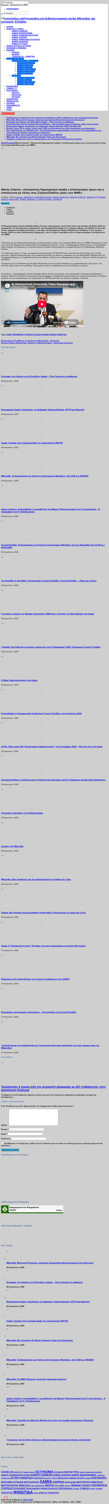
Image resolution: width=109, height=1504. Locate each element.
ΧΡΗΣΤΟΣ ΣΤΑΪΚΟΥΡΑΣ (49, 1493)
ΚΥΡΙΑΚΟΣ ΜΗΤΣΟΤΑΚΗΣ (26, 1482)
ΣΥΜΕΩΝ (84, 1488)
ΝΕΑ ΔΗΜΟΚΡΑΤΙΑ (37, 1485)
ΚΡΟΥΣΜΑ (6, 1482)
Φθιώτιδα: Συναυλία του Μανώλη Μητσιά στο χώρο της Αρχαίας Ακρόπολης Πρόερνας (49, 1420)
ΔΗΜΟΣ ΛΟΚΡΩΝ (19, 37)
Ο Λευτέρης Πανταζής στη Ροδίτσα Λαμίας (22, 813)
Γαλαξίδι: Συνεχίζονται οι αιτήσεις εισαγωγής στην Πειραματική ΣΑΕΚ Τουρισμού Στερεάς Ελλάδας (51, 647)
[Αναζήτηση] (2, 13)
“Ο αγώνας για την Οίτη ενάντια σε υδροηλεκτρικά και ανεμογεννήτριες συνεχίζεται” (48, 1440)
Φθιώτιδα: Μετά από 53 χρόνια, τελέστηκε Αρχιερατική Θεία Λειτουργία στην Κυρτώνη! (45, 120)
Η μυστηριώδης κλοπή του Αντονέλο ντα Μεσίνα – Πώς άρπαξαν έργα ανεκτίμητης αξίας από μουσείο (52, 124)
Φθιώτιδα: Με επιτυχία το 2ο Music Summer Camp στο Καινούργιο (36, 137)
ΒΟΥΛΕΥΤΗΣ (71, 1472)
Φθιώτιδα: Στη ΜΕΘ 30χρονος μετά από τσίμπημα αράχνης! (36, 1379)
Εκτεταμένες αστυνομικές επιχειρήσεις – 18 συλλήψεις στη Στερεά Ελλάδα (38, 1012)
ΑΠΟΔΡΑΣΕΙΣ (12, 99)
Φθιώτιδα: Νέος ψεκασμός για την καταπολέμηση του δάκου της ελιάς (36, 879)
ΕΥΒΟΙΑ (54, 1478)
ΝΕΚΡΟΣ (49, 1485)
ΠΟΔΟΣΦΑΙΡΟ (33, 1489)
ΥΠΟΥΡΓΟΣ (7, 1493)
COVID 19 (7, 1472)
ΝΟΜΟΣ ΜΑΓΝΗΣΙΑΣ (26, 82)
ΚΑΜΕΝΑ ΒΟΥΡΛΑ (76, 1478)
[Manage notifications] (6, 1498)
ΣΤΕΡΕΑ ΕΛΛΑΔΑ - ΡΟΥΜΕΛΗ (49, 199)
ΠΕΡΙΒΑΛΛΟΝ (12, 101)
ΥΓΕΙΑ (9, 110)
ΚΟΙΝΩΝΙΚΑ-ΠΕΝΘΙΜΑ (16, 48)
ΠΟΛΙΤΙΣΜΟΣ (12, 90)
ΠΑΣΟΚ (67, 1485)
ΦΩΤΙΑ (35, 1493)
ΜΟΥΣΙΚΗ (16, 97)
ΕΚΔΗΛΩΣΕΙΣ (12, 86)
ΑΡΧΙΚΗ (9, 27)
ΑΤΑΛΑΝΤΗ (59, 1472)
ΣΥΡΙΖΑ (92, 1489)
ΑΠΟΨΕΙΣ (10, 103)
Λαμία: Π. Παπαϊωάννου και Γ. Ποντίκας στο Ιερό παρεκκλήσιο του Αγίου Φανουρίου (43, 946)
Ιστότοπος (6, 1139)
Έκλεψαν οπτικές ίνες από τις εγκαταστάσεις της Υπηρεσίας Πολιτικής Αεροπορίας (44, 139)
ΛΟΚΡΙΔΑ (58, 1481)
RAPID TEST (18, 1472)
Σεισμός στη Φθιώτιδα (12, 846)
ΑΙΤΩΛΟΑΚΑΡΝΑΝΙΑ (26, 63)
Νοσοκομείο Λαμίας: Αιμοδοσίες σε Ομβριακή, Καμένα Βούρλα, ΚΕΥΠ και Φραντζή (43, 126)
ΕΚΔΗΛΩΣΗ (38, 1478)
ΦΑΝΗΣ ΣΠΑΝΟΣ (49, 334)
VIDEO (9, 107)
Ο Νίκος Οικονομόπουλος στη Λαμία (19, 680)
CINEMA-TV (11, 88)
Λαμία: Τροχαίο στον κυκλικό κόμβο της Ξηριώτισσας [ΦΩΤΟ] (34, 135)
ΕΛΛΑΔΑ (15, 52)
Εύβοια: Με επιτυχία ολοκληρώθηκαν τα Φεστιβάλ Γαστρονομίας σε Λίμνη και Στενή (43, 912)
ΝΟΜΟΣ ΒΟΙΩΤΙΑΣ (25, 65)
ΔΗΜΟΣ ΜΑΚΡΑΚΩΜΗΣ (22, 33)
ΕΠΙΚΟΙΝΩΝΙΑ (12, 9)
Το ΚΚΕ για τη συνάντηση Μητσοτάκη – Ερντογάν (30, 341)
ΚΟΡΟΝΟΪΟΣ (99, 1477)
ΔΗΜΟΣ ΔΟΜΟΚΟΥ (20, 42)
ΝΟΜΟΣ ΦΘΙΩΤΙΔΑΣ (26, 71)
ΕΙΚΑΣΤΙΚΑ (17, 95)
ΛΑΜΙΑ (9, 334)
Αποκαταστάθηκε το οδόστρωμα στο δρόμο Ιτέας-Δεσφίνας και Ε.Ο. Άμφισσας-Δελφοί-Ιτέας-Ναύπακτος (53, 780)
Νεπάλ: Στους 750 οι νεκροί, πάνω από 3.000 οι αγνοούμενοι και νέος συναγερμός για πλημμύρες (50, 128)
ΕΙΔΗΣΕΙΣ (10, 50)
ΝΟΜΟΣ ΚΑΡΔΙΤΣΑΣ (26, 78)
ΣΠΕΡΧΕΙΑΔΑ (65, 1488)
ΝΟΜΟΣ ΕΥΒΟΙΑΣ (25, 67)
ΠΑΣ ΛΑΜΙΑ (59, 1486)
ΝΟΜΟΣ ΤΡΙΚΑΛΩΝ (25, 84)
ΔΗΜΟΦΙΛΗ (29, 197)
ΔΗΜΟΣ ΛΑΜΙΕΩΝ (20, 31)
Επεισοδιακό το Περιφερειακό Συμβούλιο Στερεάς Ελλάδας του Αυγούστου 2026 (41, 713)
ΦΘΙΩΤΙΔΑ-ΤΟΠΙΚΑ (15, 29)
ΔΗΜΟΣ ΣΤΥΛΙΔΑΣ (20, 44)
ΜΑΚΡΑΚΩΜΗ (70, 1482)
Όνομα (5, 1129)
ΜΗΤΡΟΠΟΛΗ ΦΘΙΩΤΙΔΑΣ (90, 1482)
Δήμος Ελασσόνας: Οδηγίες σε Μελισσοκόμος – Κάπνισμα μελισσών (37, 343)
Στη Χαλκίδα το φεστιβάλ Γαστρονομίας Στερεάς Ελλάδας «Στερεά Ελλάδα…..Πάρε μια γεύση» (49, 581)
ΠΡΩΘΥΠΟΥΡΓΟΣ (48, 1489)
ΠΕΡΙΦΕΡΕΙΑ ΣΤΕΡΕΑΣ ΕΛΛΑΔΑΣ (27, 334)
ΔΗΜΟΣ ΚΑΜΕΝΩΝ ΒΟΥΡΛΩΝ (25, 35)
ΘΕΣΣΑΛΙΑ (16, 76)
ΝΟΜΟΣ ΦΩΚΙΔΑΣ (25, 73)
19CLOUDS (28, 1500)
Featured (11, 143)
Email (4, 1134)
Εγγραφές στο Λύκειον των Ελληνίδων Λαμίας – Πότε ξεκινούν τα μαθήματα (40, 122)
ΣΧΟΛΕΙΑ (99, 1489)
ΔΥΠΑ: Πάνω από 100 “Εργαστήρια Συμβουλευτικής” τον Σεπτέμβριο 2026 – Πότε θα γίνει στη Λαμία (51, 746)
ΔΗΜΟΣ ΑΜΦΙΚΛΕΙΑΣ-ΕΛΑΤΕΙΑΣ (26, 39)
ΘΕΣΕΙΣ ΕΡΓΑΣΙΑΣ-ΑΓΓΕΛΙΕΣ (18, 46)
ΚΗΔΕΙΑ (88, 1478)
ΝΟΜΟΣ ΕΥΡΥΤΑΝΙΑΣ (26, 69)
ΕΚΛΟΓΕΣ (47, 1478)
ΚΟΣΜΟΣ (16, 54)
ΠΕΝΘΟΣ (86, 1485)
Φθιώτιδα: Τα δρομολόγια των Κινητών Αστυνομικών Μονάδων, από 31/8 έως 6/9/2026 (44, 476)
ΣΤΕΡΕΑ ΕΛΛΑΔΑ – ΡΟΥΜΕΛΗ (25, 61)
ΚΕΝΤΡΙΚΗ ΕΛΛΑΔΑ (15, 59)
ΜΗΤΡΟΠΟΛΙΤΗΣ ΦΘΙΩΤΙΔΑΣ (16, 1485)
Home (3, 143)
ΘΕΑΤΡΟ (15, 93)
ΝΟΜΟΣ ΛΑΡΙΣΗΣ (24, 80)
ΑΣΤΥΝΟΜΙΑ (44, 1471)
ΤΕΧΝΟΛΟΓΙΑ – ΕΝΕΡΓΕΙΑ (23, 56)
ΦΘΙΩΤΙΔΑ (62, 334)
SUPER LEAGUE (29, 1472)
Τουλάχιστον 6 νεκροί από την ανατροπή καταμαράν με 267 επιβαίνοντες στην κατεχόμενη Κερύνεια (52, 118)
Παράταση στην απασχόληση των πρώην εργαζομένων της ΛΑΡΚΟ (35, 979)
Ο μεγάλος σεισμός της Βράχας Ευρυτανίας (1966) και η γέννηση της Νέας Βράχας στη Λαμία (47, 614)
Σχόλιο (4, 1125)
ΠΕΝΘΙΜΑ (76, 1485)
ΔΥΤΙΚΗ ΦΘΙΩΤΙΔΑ (21, 1477)
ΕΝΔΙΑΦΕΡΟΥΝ (13, 105)
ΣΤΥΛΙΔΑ (76, 1489)
